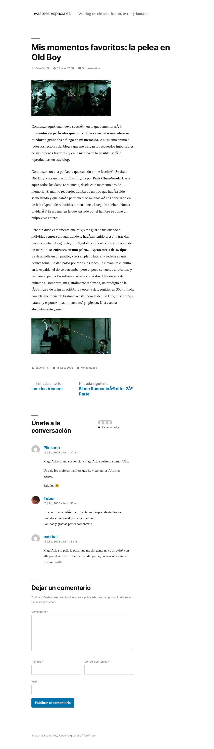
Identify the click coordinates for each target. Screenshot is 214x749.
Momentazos (89, 367)
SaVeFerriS (42, 68)
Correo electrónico (96, 661)
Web (34, 681)
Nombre (37, 661)
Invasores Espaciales (51, 13)
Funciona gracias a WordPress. (77, 735)
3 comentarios (91, 68)
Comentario (39, 611)
